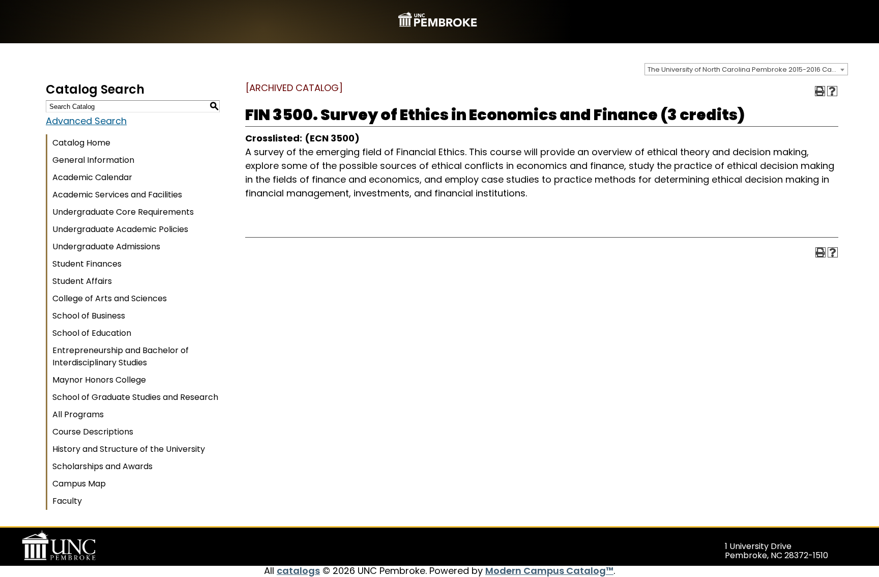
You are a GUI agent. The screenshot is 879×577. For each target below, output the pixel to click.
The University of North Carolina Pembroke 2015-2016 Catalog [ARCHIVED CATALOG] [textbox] (747, 69)
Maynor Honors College (99, 380)
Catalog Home (81, 143)
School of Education (91, 333)
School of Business (88, 316)
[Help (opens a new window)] (832, 91)
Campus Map (79, 483)
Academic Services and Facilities (117, 194)
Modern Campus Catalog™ (549, 570)
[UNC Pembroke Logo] (78, 545)
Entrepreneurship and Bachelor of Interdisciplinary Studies (120, 356)
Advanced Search (86, 120)
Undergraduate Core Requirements (123, 212)
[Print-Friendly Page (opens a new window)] (820, 91)
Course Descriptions (92, 432)
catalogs (298, 570)
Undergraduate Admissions (106, 246)
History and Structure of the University (128, 449)
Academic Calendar (92, 177)
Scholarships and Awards (102, 466)
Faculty (67, 501)
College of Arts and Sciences (109, 298)
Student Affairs (82, 281)
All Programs (78, 414)
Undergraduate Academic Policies (120, 229)
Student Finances (87, 264)
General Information (93, 160)
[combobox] (746, 69)
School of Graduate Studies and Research (135, 397)
